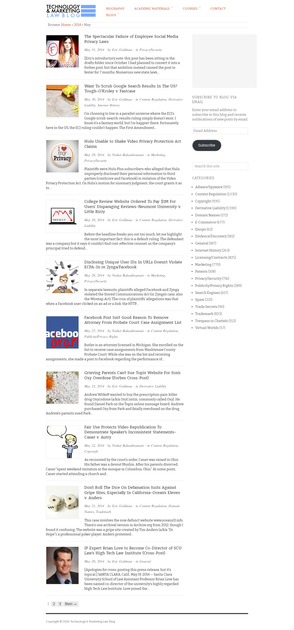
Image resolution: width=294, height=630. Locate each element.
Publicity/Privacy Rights (101, 336)
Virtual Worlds (207, 328)
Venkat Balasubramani (128, 154)
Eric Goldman (122, 49)
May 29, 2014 (94, 154)
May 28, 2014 (94, 219)
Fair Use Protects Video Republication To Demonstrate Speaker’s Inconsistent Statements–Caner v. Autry (130, 432)
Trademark (103, 511)
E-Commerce (205, 222)
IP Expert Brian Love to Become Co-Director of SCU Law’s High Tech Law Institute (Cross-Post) (133, 551)
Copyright (91, 451)
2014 (77, 25)
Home (66, 25)
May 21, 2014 (94, 505)
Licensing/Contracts (211, 257)
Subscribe (206, 145)
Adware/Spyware (209, 187)
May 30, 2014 (94, 99)
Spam (199, 300)
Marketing (158, 154)
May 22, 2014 (94, 445)
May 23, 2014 (94, 386)
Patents (201, 271)
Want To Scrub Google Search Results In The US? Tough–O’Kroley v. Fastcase (130, 89)
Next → (71, 604)
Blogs (111, 15)
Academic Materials (152, 9)
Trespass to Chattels (211, 321)
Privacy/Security (150, 49)
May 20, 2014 (94, 561)
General (145, 561)
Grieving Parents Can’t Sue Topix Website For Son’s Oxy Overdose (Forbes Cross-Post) (132, 375)
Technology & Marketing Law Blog (92, 621)
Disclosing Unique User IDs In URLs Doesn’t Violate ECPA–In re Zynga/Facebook (133, 265)
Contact (218, 9)
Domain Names (207, 215)
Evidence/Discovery (211, 236)
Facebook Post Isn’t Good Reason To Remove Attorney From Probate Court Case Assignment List (132, 320)
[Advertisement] (224, 61)
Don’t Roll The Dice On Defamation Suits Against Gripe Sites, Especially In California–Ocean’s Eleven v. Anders (132, 492)
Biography (115, 9)
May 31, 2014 (94, 49)
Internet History (109, 105)
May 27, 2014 (94, 330)
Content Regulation (152, 99)
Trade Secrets (206, 307)
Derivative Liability (152, 386)
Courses (190, 9)
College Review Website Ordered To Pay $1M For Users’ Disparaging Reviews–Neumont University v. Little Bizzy (132, 206)
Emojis (200, 229)
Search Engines (207, 293)
